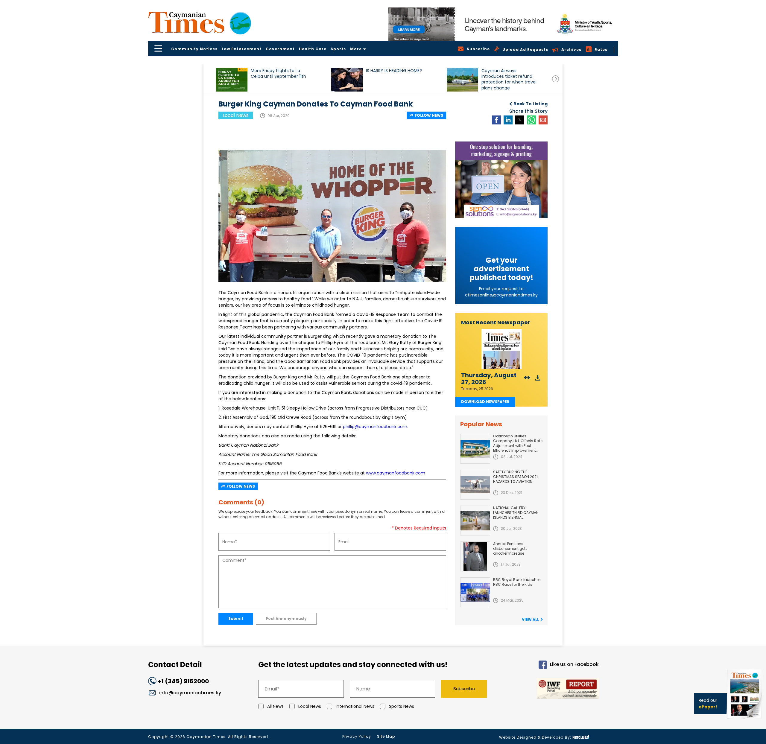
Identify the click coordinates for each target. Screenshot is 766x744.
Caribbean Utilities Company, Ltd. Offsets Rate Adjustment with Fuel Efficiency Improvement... (517, 443)
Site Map (386, 736)
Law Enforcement (242, 48)
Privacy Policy (356, 736)
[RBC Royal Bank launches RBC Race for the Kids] (475, 592)
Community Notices (194, 48)
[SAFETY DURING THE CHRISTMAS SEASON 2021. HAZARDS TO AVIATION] (475, 484)
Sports (338, 48)
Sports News (401, 706)
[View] (527, 379)
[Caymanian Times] (199, 22)
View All (530, 619)
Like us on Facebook (574, 664)
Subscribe (464, 688)
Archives (571, 49)
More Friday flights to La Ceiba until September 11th (278, 73)
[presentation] (555, 78)
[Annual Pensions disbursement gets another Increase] (475, 556)
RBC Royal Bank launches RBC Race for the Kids (517, 582)
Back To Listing (530, 104)
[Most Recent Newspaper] (501, 349)
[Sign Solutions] (501, 180)
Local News (309, 706)
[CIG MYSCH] (503, 24)
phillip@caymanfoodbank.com (375, 427)
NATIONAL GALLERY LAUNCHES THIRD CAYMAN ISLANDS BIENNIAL (516, 512)
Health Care (312, 48)
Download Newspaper (485, 401)
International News (355, 706)
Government (280, 48)
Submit (235, 618)
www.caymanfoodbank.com (395, 473)
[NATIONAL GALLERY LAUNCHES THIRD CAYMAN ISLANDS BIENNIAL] (475, 520)
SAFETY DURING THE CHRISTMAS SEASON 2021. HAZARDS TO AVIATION (516, 476)
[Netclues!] (580, 737)
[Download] (538, 379)
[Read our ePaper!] (745, 719)
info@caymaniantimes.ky (190, 692)
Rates (601, 49)
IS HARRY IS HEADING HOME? (394, 71)
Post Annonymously (286, 618)
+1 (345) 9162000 (183, 681)
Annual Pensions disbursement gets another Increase (510, 548)
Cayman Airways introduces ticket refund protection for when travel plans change (508, 79)
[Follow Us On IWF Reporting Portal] (548, 689)
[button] (231, 80)
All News (275, 706)
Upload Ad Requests (525, 49)
